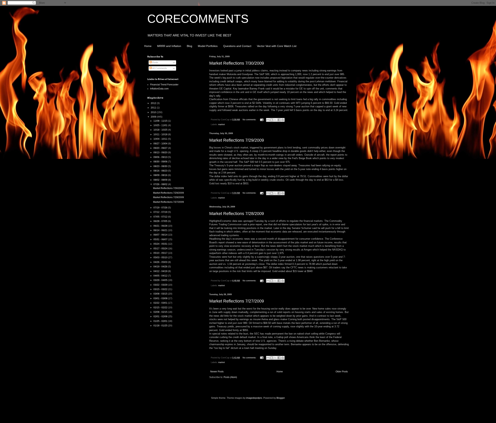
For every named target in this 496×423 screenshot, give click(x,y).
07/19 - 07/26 (160, 207)
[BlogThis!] (272, 120)
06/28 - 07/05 (160, 221)
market (221, 124)
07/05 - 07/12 (160, 216)
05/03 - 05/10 (160, 257)
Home (148, 46)
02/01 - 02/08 (160, 316)
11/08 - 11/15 (160, 121)
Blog (189, 46)
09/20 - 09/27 (160, 148)
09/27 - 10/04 (160, 143)
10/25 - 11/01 (160, 125)
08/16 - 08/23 (160, 170)
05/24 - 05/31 (160, 244)
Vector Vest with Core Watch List (276, 46)
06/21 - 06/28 (160, 226)
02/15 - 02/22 (160, 307)
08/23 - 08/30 (160, 166)
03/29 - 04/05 (160, 280)
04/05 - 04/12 (160, 275)
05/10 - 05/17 (160, 253)
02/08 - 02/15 (160, 312)
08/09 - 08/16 (160, 175)
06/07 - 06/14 (160, 234)
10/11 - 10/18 (160, 134)
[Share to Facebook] (279, 120)
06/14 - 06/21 (160, 230)
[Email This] (268, 120)
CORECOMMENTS (198, 18)
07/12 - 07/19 (160, 212)
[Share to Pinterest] (283, 120)
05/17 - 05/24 (160, 248)
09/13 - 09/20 (160, 152)
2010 (154, 112)
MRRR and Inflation (169, 46)
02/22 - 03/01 (160, 303)
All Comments (159, 68)
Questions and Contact (237, 46)
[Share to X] (275, 120)
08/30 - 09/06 (160, 161)
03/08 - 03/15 (160, 293)
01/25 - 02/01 (160, 321)
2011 (154, 107)
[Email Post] (261, 119)
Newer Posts (217, 371)
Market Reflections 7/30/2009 (236, 63)
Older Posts (342, 371)
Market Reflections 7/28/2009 (236, 213)
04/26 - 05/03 (160, 262)
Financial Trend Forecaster (164, 84)
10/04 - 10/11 (160, 139)
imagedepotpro (254, 398)
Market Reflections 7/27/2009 (236, 301)
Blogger (280, 398)
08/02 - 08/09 (160, 180)
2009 (154, 116)
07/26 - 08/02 (160, 184)
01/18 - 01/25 (160, 325)
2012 (154, 103)
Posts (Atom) (230, 377)
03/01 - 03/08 (160, 298)
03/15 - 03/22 (160, 289)
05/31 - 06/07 (160, 239)
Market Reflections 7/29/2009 (236, 140)
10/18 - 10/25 (160, 129)
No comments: (250, 119)
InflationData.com (159, 88)
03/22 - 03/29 (160, 284)
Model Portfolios (208, 46)
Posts (155, 62)
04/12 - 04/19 (160, 271)
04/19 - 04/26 (160, 266)
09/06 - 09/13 (160, 157)
